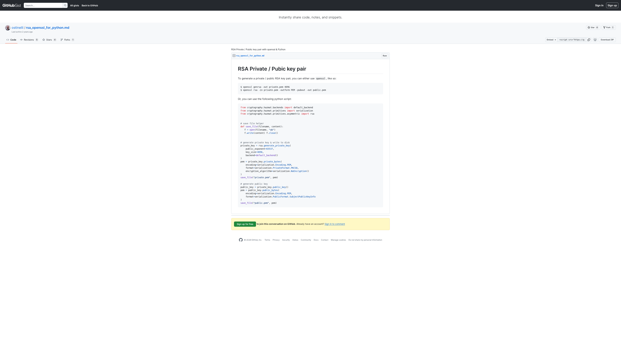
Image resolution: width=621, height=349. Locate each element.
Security (286, 240)
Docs (316, 240)
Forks (68, 39)
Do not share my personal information (365, 240)
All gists (74, 5)
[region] (310, 136)
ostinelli (17, 28)
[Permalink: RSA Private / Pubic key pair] (235, 69)
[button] (589, 39)
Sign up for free (245, 224)
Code (13, 39)
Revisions (30, 39)
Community (306, 240)
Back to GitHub (90, 5)
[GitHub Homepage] (241, 240)
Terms (267, 240)
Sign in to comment (335, 223)
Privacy (276, 240)
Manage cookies (338, 240)
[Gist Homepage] (12, 5)
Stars (50, 39)
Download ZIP (607, 39)
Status (295, 240)
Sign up (612, 5)
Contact (324, 240)
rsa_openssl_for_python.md (47, 28)
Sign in (599, 5)
